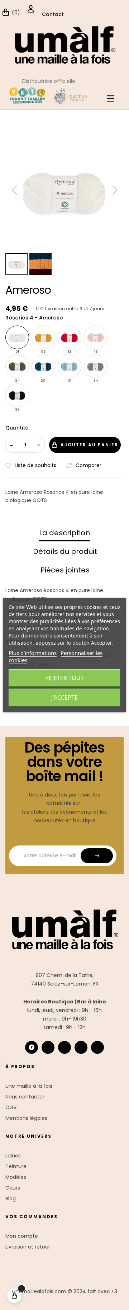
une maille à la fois (28, 1086)
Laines (13, 1155)
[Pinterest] (97, 1047)
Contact (53, 14)
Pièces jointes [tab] (65, 570)
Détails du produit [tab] (65, 551)
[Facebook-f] (64, 1047)
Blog (10, 1198)
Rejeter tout (64, 678)
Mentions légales (26, 1118)
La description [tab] (64, 533)
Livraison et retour (27, 1246)
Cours (12, 1187)
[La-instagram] (48, 1047)
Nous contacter (24, 1096)
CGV (10, 1107)
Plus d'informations (33, 652)
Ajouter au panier (89, 445)
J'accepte (64, 697)
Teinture (16, 1166)
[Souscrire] (97, 855)
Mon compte (21, 1236)
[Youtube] (81, 1047)
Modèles (15, 1177)
